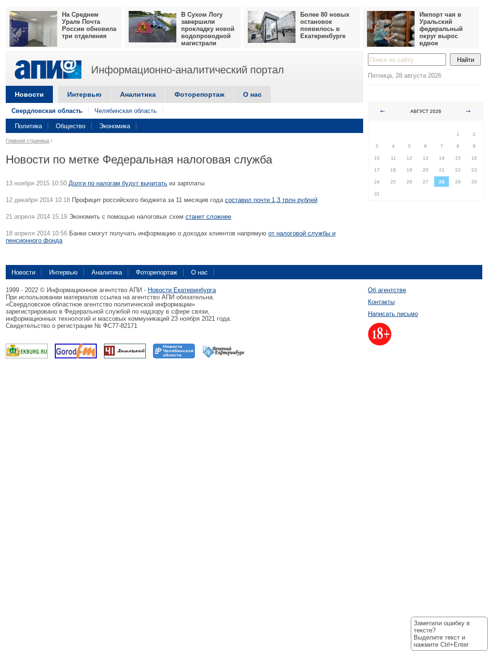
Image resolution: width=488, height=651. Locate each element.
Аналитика (138, 94)
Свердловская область (46, 110)
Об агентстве (387, 290)
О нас (252, 94)
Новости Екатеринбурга (182, 290)
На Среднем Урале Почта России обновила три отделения (89, 25)
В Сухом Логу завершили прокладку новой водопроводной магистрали (207, 29)
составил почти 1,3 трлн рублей (271, 199)
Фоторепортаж (199, 94)
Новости (29, 94)
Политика (28, 126)
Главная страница (27, 140)
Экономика (114, 126)
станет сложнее (208, 216)
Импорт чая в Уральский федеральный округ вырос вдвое (441, 29)
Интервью (84, 94)
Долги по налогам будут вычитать (118, 183)
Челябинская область (125, 110)
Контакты (381, 301)
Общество (70, 126)
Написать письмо (393, 313)
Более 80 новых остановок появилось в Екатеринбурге (324, 25)
